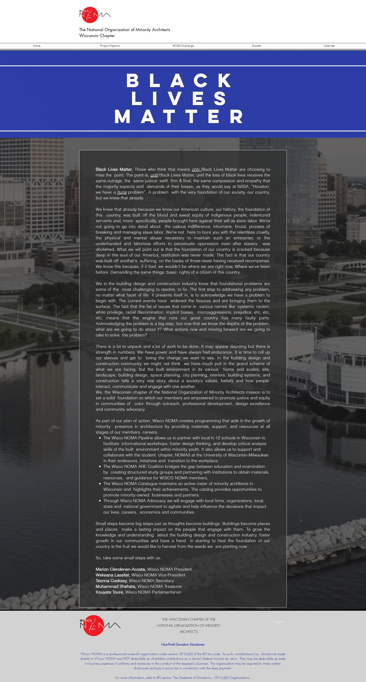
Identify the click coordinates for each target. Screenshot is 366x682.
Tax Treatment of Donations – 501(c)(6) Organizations (212, 677)
